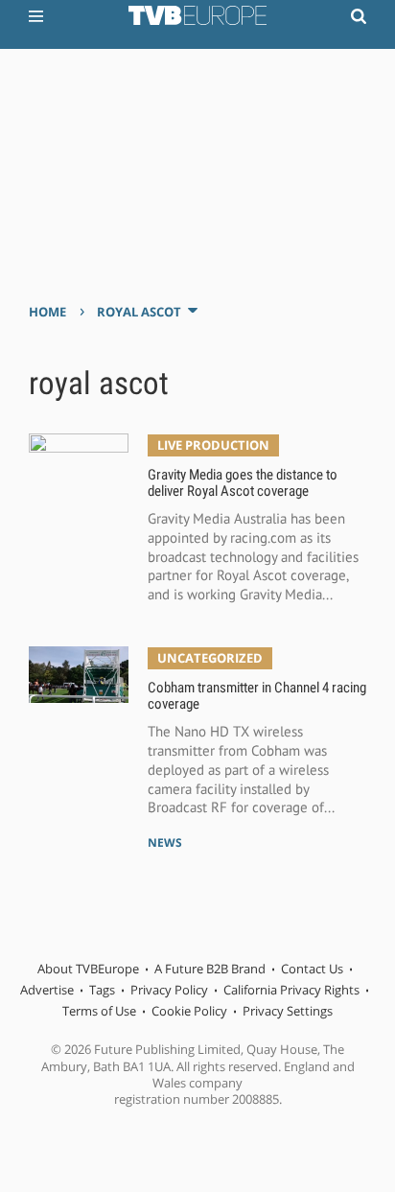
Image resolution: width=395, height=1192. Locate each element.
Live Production (213, 445)
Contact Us (312, 968)
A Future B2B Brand (210, 968)
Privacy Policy (169, 989)
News (165, 842)
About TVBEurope (88, 968)
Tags (102, 989)
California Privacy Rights (291, 989)
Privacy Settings (288, 1010)
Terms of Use (99, 1010)
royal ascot (139, 311)
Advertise (47, 989)
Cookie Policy (189, 1010)
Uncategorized (210, 657)
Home (47, 311)
